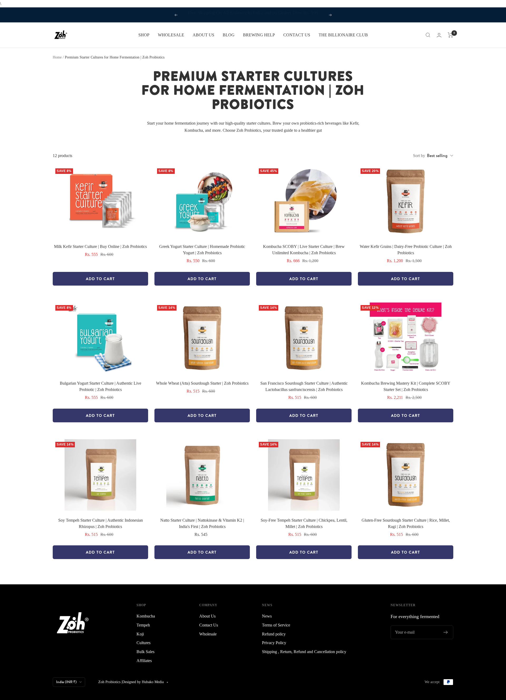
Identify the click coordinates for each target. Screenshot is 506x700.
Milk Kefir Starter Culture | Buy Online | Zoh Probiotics (100, 246)
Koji (140, 634)
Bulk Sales (145, 651)
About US (203, 35)
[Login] (439, 35)
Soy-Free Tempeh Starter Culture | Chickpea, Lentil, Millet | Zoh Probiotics (304, 523)
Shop (143, 35)
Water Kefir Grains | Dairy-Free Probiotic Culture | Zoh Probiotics (406, 249)
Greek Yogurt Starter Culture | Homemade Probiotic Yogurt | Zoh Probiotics (202, 249)
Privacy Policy (274, 642)
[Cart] (450, 35)
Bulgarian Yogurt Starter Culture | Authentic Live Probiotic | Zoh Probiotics (100, 386)
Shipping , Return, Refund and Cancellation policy (304, 651)
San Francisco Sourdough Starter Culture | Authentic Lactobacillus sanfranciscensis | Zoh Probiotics (304, 386)
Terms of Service (276, 625)
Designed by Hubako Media (143, 682)
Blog (229, 35)
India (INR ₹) (66, 681)
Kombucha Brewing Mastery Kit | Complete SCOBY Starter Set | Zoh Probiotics (405, 386)
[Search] (428, 35)
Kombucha (146, 616)
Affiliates (144, 660)
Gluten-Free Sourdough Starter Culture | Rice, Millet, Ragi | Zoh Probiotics (406, 523)
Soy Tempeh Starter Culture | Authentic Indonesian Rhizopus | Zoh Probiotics (100, 523)
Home (57, 57)
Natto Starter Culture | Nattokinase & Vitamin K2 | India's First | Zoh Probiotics (202, 523)
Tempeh (143, 625)
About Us (207, 616)
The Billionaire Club (343, 35)
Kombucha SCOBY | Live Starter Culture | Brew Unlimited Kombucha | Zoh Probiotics (304, 249)
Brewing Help (259, 35)
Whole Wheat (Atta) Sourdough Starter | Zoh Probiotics (202, 383)
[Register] (446, 632)
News (267, 616)
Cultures (143, 642)
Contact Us (296, 35)
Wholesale (171, 35)
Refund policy (274, 634)
